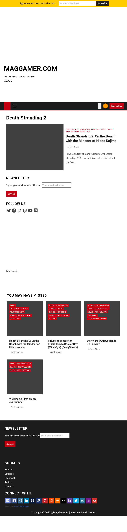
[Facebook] (14, 210)
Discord (9, 486)
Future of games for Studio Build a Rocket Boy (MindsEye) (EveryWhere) (63, 344)
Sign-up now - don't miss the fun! (37, 3)
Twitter (9, 469)
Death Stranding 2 (81, 129)
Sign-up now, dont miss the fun (24, 185)
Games (110, 129)
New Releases (72, 131)
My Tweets (12, 270)
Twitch (8, 482)
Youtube (9, 473)
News (82, 131)
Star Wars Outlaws (97, 318)
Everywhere (62, 305)
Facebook (10, 477)
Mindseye (61, 312)
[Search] (99, 106)
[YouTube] (30, 210)
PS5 (88, 131)
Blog (68, 129)
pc (50, 318)
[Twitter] (8, 210)
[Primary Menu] (15, 106)
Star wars (92, 315)
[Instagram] (19, 210)
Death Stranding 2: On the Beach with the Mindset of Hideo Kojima (24, 344)
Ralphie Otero (73, 147)
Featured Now (98, 129)
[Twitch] (24, 210)
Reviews (103, 312)
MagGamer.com (30, 68)
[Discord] (35, 210)
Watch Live (116, 106)
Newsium (75, 512)
